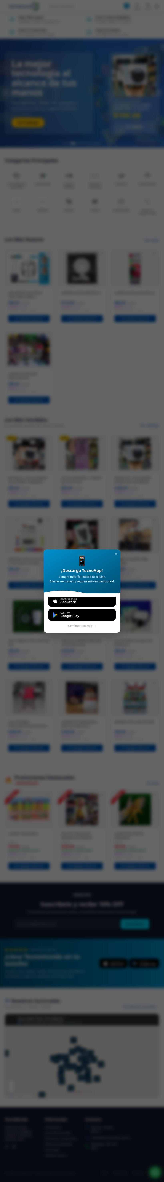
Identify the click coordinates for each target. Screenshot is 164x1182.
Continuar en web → (82, 626)
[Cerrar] (116, 554)
